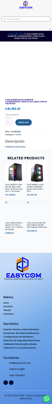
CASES (20, 34)
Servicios (8, 306)
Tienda (11, 34)
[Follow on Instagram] (11, 382)
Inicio (6, 302)
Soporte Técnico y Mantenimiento (21, 329)
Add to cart (24, 122)
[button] (46, 398)
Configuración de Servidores (18, 336)
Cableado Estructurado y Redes (20, 344)
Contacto (8, 313)
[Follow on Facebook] (5, 382)
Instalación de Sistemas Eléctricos (21, 333)
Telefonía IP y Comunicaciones (19, 347)
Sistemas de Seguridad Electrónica (21, 340)
